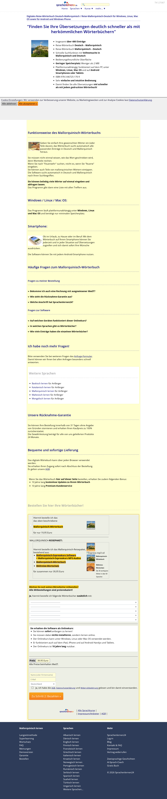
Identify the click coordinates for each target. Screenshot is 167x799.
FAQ (21, 745)
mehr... (99, 8)
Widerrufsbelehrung (89, 688)
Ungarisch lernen (72, 785)
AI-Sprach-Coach (115, 762)
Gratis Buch (113, 765)
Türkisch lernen (71, 782)
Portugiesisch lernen (73, 765)
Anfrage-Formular (83, 356)
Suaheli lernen (70, 779)
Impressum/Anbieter (88, 713)
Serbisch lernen (71, 772)
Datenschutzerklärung (65, 688)
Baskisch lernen (40, 383)
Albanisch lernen (71, 735)
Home (65, 8)
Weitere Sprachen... (73, 789)
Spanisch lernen (71, 775)
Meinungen (25, 748)
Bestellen (24, 758)
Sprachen (75, 8)
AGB (47, 469)
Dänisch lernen (71, 738)
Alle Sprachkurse (86, 710)
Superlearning (26, 738)
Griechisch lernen (72, 752)
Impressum (113, 748)
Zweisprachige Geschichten (121, 758)
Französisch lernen (72, 748)
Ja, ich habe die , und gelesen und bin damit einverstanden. (86, 687)
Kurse (88, 8)
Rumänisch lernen (72, 769)
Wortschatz (25, 741)
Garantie (23, 755)
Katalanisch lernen (41, 387)
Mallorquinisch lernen (43, 391)
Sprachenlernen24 (116, 735)
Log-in (110, 738)
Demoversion (26, 752)
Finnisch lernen (71, 745)
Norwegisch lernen (72, 762)
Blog (109, 741)
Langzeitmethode (28, 735)
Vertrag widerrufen (117, 752)
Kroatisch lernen (71, 758)
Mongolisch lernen (41, 398)
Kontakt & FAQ (114, 745)
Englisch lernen (71, 741)
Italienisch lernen (72, 755)
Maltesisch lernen (41, 394)
